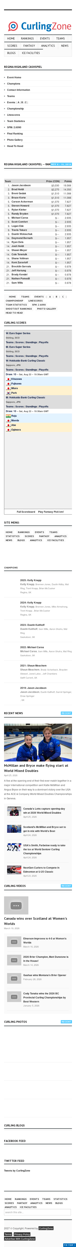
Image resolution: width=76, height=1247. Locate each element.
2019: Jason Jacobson (33, 688)
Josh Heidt (18, 246)
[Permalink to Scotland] (14, 828)
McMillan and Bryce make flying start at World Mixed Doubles (36, 768)
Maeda (15, 420)
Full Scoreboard (26, 511)
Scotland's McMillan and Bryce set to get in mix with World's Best (44, 829)
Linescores (13, 115)
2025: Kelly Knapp (30, 580)
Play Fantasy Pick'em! (51, 511)
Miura (14, 388)
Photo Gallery (15, 140)
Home (11, 38)
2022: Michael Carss (32, 647)
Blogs (11, 53)
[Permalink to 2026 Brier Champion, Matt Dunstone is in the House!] (14, 960)
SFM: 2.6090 (14, 127)
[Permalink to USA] (14, 847)
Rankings (27, 38)
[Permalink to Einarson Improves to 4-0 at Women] (14, 941)
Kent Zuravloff (20, 262)
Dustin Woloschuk (22, 234)
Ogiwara (16, 429)
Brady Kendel (19, 274)
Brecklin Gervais (21, 266)
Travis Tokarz (19, 230)
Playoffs (43, 342)
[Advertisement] (38, 469)
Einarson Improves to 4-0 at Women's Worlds (44, 940)
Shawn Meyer (19, 250)
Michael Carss (20, 217)
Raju (14, 415)
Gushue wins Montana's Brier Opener (44, 975)
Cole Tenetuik (19, 254)
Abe (13, 425)
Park (14, 393)
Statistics (12, 536)
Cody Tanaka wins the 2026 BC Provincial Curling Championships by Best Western (44, 997)
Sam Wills (17, 282)
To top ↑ (69, 1245)
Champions (13, 83)
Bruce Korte (19, 197)
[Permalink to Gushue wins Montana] (14, 978)
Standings (31, 342)
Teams (60, 38)
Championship (15, 108)
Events (45, 38)
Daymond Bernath (22, 238)
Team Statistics (16, 121)
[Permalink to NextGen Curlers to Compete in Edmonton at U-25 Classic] (14, 869)
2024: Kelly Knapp (30, 602)
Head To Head (15, 146)
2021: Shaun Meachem (33, 665)
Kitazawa (16, 379)
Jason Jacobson (21, 185)
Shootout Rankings (19, 308)
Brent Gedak (19, 193)
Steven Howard (20, 205)
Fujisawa (16, 383)
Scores (12, 46)
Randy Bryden (20, 213)
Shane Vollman (20, 258)
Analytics (48, 46)
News (65, 46)
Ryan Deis (18, 242)
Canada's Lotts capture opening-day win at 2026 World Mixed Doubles (44, 810)
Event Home (14, 77)
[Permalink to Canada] (14, 811)
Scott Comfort (20, 221)
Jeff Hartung (19, 270)
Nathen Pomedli (21, 278)
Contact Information (18, 90)
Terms (8, 1234)
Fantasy (29, 46)
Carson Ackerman (22, 201)
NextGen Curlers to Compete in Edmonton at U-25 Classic (41, 869)
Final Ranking (15, 133)
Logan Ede (18, 226)
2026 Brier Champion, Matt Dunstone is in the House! (46, 959)
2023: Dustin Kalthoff (32, 625)
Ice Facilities (31, 53)
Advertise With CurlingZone (20, 1238)
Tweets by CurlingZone (17, 1170)
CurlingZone (46, 1228)
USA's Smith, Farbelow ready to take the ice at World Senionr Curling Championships (44, 849)
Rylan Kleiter (19, 209)
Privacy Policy (22, 1234)
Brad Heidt (18, 189)
